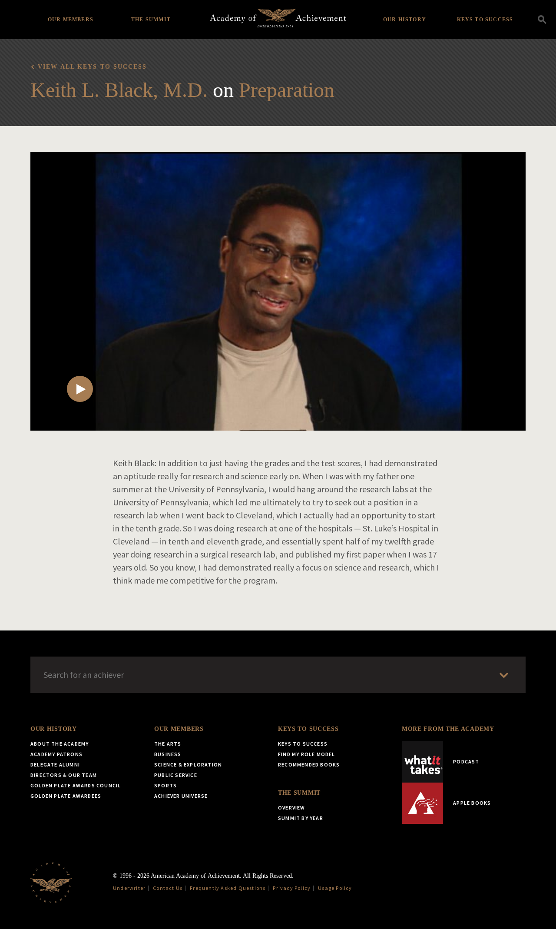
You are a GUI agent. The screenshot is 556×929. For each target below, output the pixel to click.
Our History (404, 20)
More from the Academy (448, 729)
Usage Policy (335, 888)
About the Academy (59, 743)
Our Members (70, 20)
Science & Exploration (188, 764)
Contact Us (167, 888)
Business (168, 754)
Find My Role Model (306, 754)
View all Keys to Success (92, 66)
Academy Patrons (56, 754)
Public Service (175, 775)
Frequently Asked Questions (227, 888)
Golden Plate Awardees (65, 796)
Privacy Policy (292, 888)
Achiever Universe (181, 796)
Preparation (286, 89)
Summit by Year (300, 818)
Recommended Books (309, 764)
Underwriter (129, 888)
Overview (291, 807)
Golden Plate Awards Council (75, 785)
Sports (165, 785)
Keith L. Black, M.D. (119, 89)
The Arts (168, 743)
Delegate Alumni (55, 764)
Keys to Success (485, 20)
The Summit (151, 20)
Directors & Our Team (63, 775)
